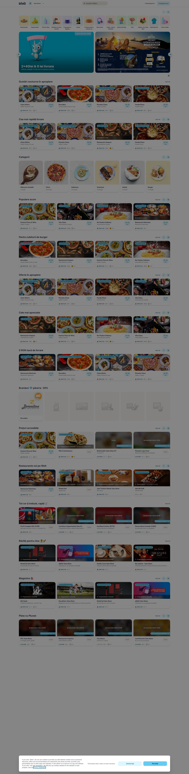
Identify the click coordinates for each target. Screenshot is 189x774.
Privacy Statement (39, 767)
